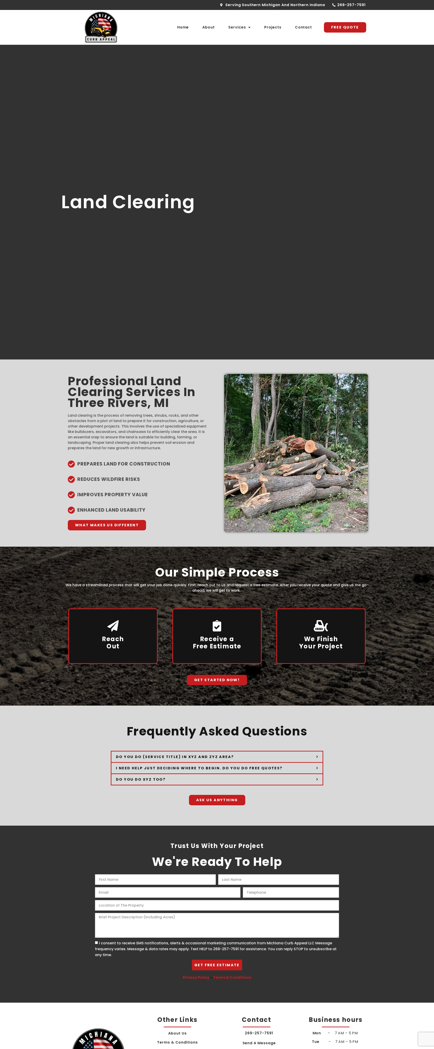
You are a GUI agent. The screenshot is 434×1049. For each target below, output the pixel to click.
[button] (217, 756)
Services (237, 27)
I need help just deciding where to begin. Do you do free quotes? (199, 768)
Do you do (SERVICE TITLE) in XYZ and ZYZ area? (175, 756)
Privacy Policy (196, 977)
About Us (177, 1033)
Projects (272, 27)
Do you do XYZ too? (140, 779)
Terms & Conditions (232, 977)
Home (183, 27)
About (208, 27)
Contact (303, 27)
